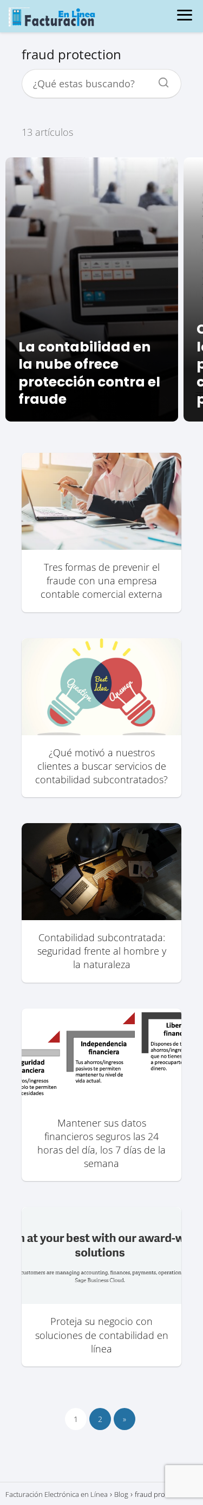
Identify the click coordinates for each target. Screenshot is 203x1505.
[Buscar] (160, 80)
